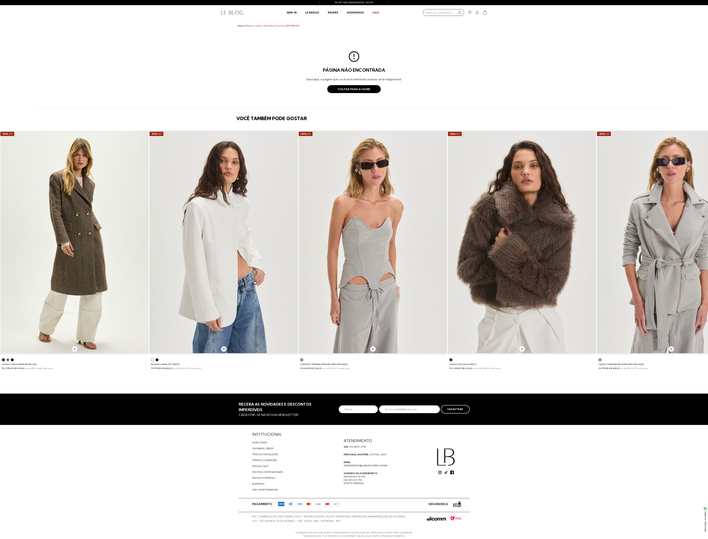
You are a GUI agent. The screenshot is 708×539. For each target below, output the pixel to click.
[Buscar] (459, 12)
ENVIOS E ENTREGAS (263, 478)
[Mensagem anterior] (319, 2)
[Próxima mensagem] (389, 2)
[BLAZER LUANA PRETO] (157, 359)
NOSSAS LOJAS (260, 466)
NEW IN (292, 12)
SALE (375, 12)
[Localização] (469, 12)
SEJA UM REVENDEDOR (265, 489)
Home (240, 25)
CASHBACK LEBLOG (263, 448)
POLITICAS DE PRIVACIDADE (267, 472)
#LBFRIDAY (258, 483)
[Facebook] (452, 472)
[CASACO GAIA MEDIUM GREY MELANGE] (7, 359)
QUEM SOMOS (260, 442)
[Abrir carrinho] (485, 13)
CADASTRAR (455, 409)
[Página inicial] (232, 13)
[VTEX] (455, 518)
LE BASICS (312, 12)
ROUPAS (333, 12)
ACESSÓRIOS (355, 12)
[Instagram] (440, 472)
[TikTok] (446, 472)
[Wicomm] (436, 518)
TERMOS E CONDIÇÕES (264, 460)
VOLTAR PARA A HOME (354, 89)
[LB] (446, 457)
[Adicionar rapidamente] (74, 349)
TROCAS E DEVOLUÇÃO (265, 454)
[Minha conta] (477, 12)
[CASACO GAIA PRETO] (12, 359)
